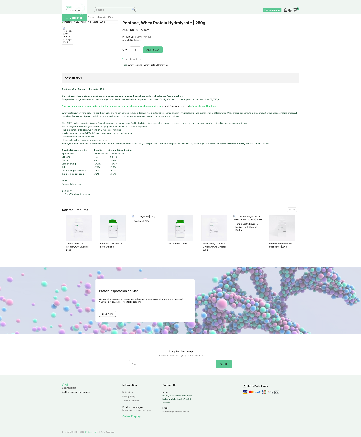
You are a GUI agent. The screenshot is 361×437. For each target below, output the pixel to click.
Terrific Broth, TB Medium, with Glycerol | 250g (77, 246)
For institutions (272, 10)
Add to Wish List (133, 59)
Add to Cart (152, 49)
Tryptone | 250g (141, 221)
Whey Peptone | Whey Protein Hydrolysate (148, 65)
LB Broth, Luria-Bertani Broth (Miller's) (111, 245)
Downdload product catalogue (136, 410)
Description (73, 78)
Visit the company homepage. (76, 392)
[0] (295, 10)
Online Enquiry (131, 416)
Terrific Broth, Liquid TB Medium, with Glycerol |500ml (246, 227)
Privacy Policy (129, 396)
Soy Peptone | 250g (177, 243)
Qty (124, 49)
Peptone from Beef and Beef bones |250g (280, 245)
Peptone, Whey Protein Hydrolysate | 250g (92, 17)
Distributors (127, 392)
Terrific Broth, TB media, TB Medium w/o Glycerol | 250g (214, 246)
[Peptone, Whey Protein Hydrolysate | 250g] (90, 21)
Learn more (107, 314)
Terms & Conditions (131, 400)
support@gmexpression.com (175, 106)
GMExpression (91, 432)
